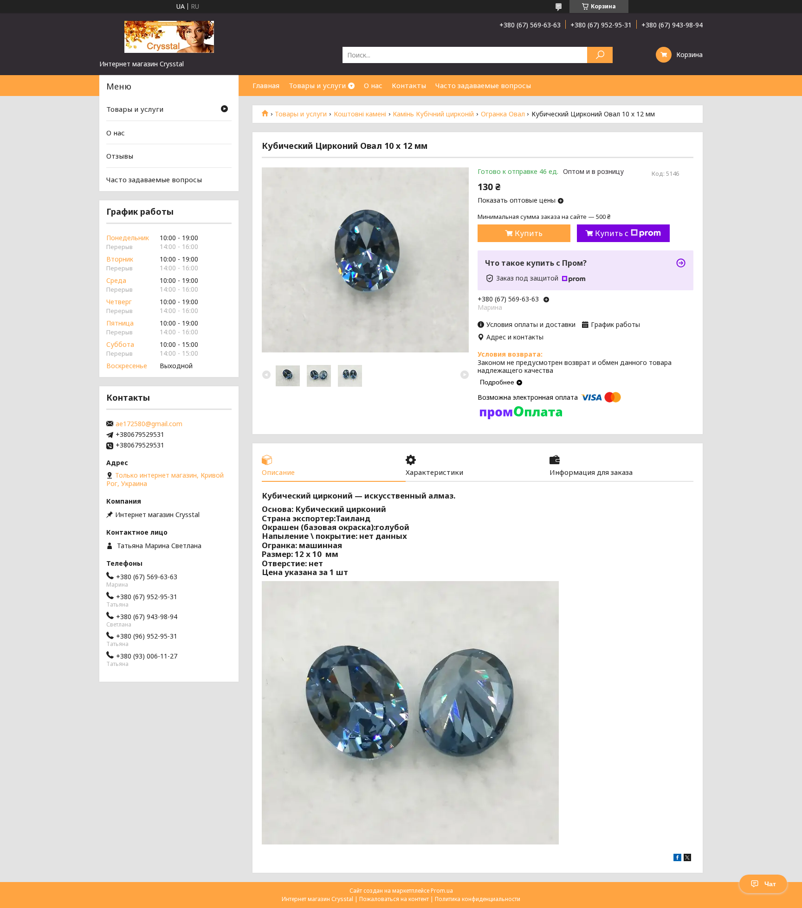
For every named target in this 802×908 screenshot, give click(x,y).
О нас (373, 85)
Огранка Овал (503, 114)
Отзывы (119, 155)
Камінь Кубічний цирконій (433, 114)
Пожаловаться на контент (394, 899)
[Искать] (600, 55)
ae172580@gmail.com (149, 424)
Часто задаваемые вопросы (483, 85)
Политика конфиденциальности (477, 899)
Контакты (409, 85)
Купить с (611, 233)
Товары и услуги (317, 85)
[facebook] (677, 858)
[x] (687, 858)
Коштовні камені (360, 114)
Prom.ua (442, 891)
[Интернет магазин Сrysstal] (169, 36)
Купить (529, 233)
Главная (265, 85)
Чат (770, 884)
